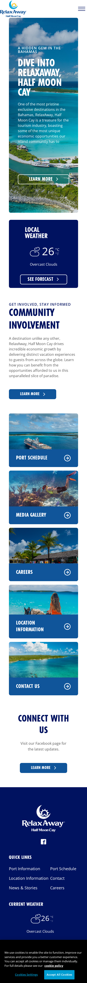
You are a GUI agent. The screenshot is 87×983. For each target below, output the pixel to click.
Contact (57, 878)
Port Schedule (32, 458)
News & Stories (23, 887)
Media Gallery (31, 515)
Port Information (24, 868)
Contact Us (28, 686)
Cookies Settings (26, 975)
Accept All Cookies (59, 975)
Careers (24, 572)
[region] (43, 961)
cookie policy (53, 966)
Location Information (30, 626)
